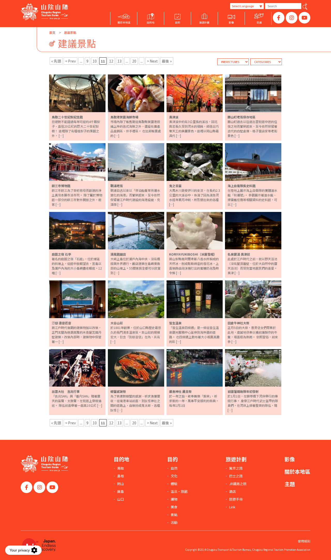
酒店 (232, 491)
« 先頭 (56, 61)
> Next (152, 61)
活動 (174, 522)
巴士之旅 (236, 476)
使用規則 (304, 541)
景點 (174, 515)
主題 (289, 484)
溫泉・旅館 (179, 491)
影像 (289, 459)
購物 (174, 499)
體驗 (174, 484)
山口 (120, 499)
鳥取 (120, 468)
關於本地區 (297, 471)
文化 (174, 476)
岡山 (120, 484)
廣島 (120, 491)
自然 (174, 468)
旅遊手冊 (236, 499)
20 (134, 61)
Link (232, 507)
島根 (120, 476)
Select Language (243, 6)
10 (95, 61)
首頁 (52, 32)
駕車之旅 (236, 468)
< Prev (70, 61)
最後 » (167, 61)
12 (111, 61)
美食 (174, 507)
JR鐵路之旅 (237, 484)
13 (119, 61)
